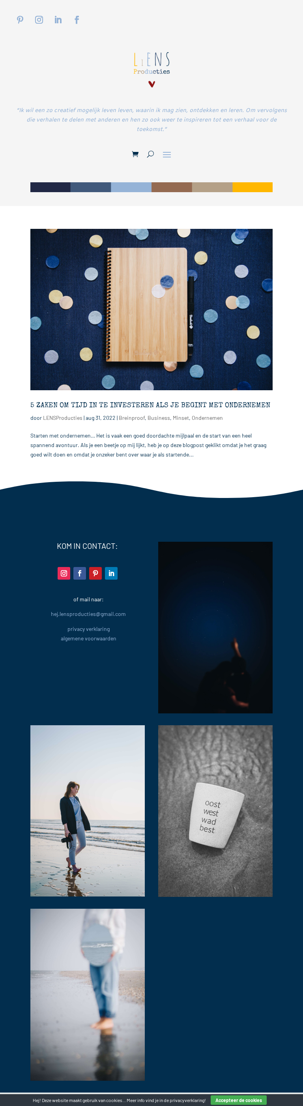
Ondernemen (207, 417)
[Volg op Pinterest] (20, 20)
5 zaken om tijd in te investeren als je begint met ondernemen (150, 405)
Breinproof (132, 417)
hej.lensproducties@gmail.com (88, 613)
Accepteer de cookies (238, 1100)
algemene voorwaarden (88, 638)
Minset (181, 417)
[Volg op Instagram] (39, 20)
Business (159, 417)
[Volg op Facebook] (77, 20)
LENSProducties (62, 417)
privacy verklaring (88, 628)
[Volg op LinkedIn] (58, 20)
